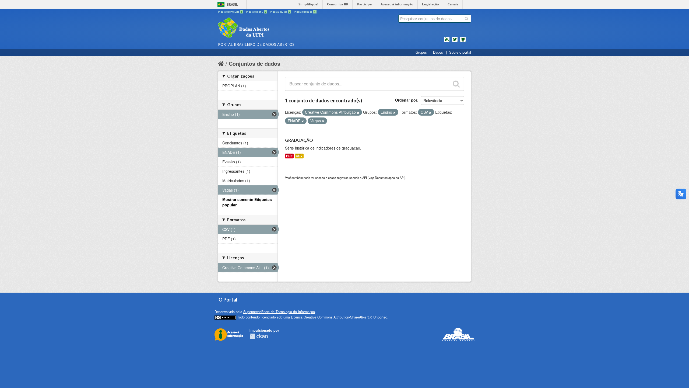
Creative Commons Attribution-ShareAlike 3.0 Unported (345, 317)
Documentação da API (389, 177)
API (364, 177)
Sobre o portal (460, 52)
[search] (466, 18)
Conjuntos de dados (254, 63)
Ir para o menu (256, 11)
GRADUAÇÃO (299, 140)
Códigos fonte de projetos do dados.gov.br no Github (463, 41)
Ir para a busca (280, 11)
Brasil (232, 4)
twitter (455, 41)
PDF (289, 156)
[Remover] (358, 112)
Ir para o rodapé (304, 11)
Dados (438, 52)
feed (446, 41)
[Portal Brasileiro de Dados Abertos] (276, 28)
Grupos (421, 52)
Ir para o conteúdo (230, 11)
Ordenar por (406, 100)
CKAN (258, 336)
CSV (299, 156)
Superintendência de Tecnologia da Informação (279, 311)
